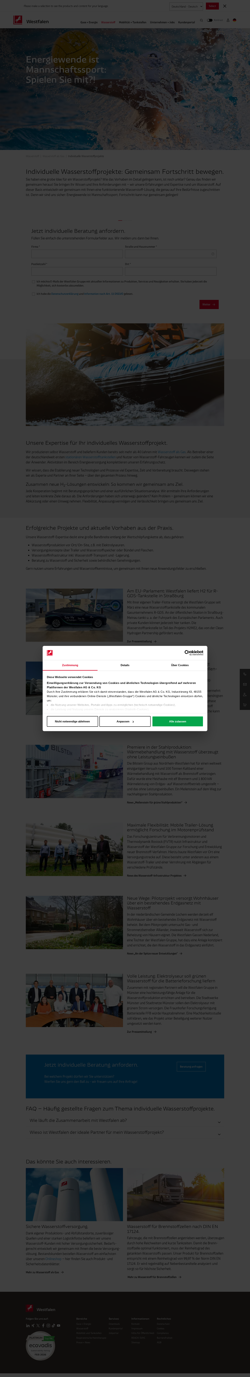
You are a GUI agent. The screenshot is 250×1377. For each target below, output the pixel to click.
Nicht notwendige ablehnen (72, 721)
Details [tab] (125, 665)
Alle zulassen (177, 721)
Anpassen (123, 721)
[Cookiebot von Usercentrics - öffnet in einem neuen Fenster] (187, 653)
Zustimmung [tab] (70, 665)
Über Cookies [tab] (180, 665)
